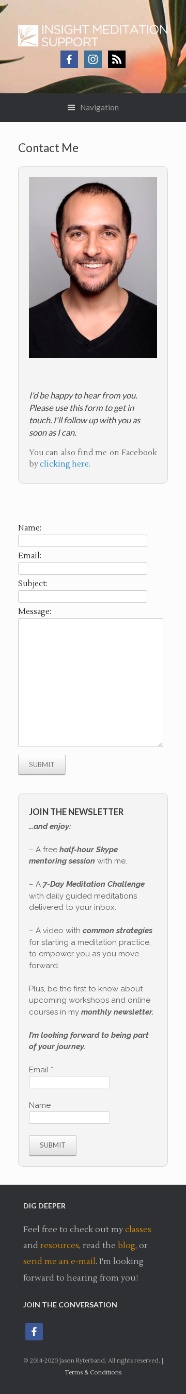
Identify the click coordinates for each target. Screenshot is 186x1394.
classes (138, 1229)
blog (126, 1245)
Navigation (99, 107)
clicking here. (65, 464)
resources (59, 1245)
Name (40, 1105)
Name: (29, 528)
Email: (29, 556)
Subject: (33, 584)
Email (41, 1069)
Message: (34, 612)
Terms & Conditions (93, 1372)
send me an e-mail (59, 1261)
